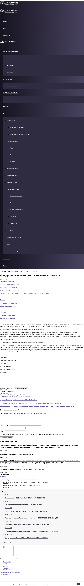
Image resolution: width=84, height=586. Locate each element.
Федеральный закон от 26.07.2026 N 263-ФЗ (17, 454)
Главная (2, 271)
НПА (8, 244)
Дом (11, 148)
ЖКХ (11, 155)
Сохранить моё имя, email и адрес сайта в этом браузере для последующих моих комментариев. (33, 434)
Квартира (13, 161)
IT (7, 58)
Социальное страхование (15, 209)
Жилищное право (12, 141)
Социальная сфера (13, 189)
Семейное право (12, 175)
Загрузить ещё (6, 542)
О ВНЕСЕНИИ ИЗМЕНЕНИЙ (9, 290)
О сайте (5, 563)
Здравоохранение (16, 196)
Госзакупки (10, 230)
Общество (7, 106)
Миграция (13, 216)
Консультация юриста (14, 251)
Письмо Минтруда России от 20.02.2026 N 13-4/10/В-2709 (22, 469)
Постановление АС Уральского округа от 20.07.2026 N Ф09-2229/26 (25, 482)
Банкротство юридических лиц (20, 134)
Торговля (10, 65)
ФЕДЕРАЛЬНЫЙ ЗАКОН (8, 287)
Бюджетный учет (12, 86)
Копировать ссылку (21, 388)
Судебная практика (10, 93)
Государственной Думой (9, 303)
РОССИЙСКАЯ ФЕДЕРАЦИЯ (9, 284)
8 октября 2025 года (7, 318)
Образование (14, 203)
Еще (4, 113)
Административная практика (16, 100)
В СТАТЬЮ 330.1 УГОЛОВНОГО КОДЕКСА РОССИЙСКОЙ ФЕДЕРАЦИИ (24, 294)
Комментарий (5, 425)
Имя (1, 428)
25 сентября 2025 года (8, 306)
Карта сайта (7, 562)
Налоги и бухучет (9, 79)
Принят (2, 300)
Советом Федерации (7, 315)
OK (78, 584)
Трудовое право (12, 182)
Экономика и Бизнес (10, 51)
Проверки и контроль (14, 237)
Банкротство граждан (17, 127)
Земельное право (12, 168)
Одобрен (3, 312)
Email (2, 431)
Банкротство (11, 120)
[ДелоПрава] (8, 43)
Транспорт (10, 72)
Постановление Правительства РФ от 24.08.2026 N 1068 (21, 485)
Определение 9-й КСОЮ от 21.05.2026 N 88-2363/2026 (21, 479)
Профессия (13, 223)
